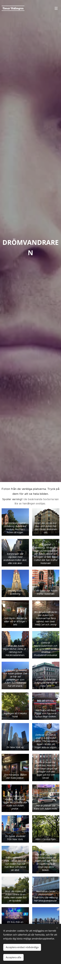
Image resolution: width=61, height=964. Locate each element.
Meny (56, 8)
